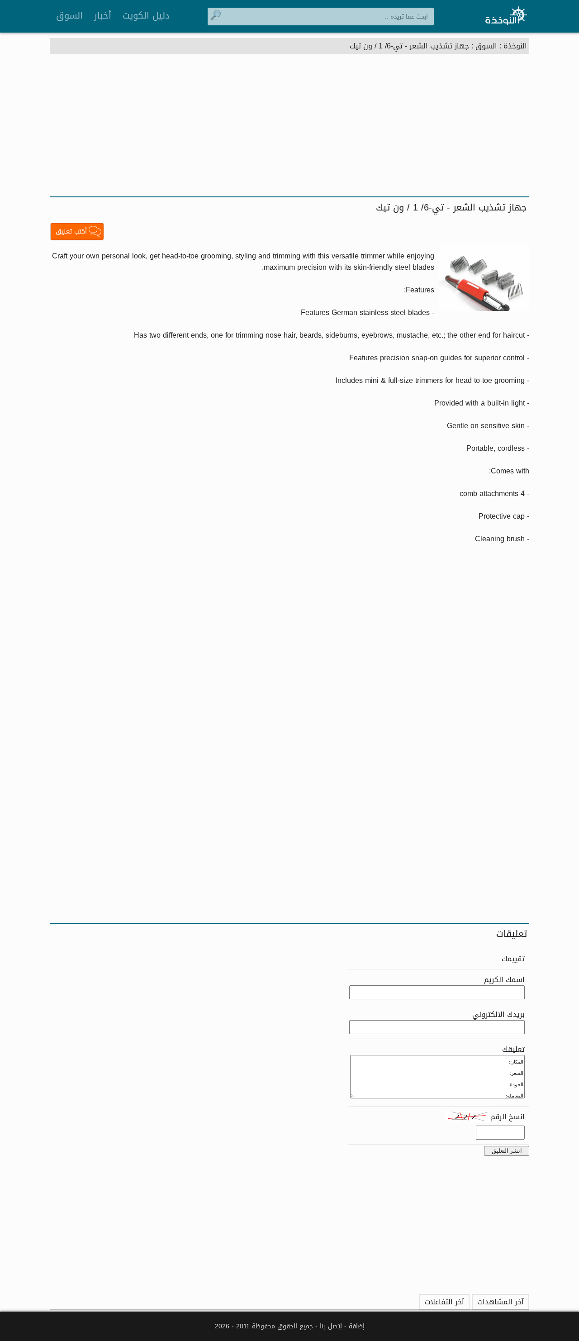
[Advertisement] (289, 128)
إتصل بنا (331, 1326)
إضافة (357, 1326)
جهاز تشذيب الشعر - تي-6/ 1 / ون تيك (409, 46)
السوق (69, 15)
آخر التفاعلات (444, 1302)
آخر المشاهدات (500, 1302)
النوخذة (515, 46)
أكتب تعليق (71, 231)
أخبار (102, 15)
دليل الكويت (146, 15)
